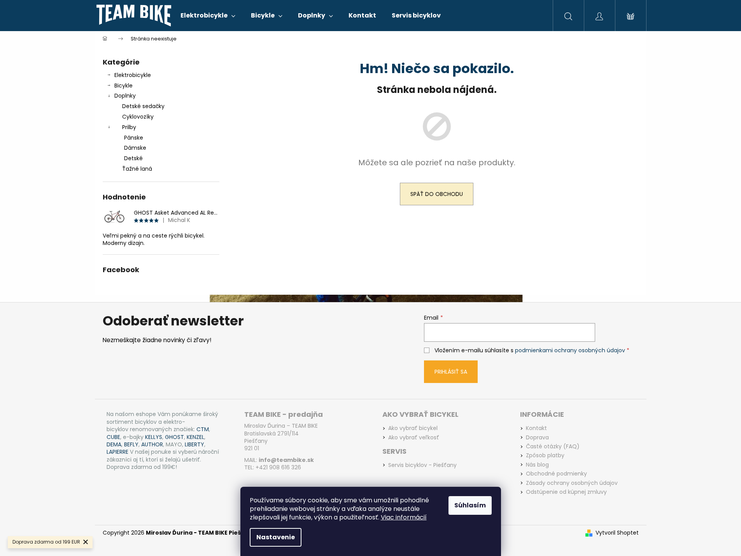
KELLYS (153, 437)
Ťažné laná (137, 169)
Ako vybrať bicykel (413, 428)
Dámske (135, 148)
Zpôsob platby (545, 455)
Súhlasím (470, 505)
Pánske (133, 138)
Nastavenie (275, 537)
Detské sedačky (143, 106)
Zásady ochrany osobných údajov (572, 483)
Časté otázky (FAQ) (553, 446)
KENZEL (195, 437)
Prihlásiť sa (450, 372)
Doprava (537, 437)
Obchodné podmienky (556, 473)
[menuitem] (208, 15)
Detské (133, 158)
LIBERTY (194, 444)
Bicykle (123, 85)
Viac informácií (404, 517)
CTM (202, 429)
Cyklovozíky (138, 117)
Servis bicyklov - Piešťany (422, 465)
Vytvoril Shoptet (617, 533)
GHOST (174, 437)
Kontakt (536, 428)
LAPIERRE (117, 452)
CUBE (113, 437)
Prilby (129, 127)
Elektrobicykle (132, 75)
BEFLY (131, 444)
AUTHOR (152, 444)
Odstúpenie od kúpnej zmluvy (566, 492)
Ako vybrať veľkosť (413, 437)
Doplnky (125, 96)
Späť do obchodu (436, 194)
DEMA (114, 444)
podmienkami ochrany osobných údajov (570, 350)
